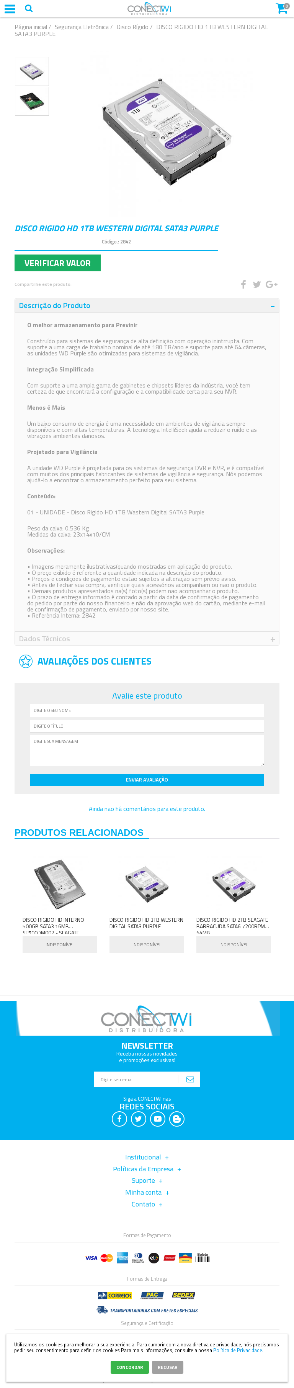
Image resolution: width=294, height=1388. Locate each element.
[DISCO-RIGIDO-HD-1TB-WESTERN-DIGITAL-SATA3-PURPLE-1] (31, 101)
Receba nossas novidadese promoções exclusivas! (147, 1056)
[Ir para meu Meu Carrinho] (281, 8)
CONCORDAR (129, 1367)
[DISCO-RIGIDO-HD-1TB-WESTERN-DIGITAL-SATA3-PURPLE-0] (31, 71)
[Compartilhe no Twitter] (256, 284)
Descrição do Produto (54, 305)
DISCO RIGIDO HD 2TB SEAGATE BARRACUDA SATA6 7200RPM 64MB (232, 926)
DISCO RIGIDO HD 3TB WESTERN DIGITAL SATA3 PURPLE (146, 923)
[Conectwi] (149, 13)
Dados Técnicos (44, 638)
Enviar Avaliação (147, 779)
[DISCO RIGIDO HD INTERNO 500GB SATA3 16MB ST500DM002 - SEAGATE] (60, 884)
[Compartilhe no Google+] (270, 284)
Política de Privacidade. (238, 1350)
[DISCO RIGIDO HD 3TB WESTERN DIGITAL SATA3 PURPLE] (146, 884)
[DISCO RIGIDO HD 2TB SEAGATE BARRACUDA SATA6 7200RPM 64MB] (233, 884)
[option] (32, 71)
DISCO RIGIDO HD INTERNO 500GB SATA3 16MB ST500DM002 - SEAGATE (53, 926)
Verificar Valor (57, 262)
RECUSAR (168, 1367)
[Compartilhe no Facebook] (243, 284)
